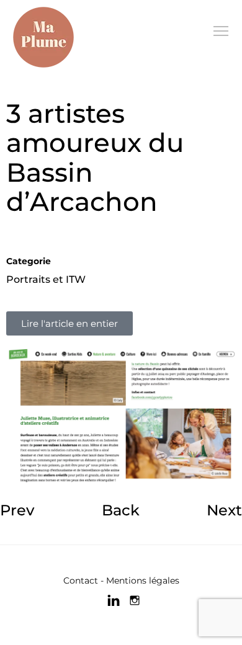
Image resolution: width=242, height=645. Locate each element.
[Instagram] (134, 600)
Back (121, 510)
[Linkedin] (113, 600)
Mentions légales (142, 580)
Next (224, 510)
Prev (17, 510)
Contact (80, 580)
